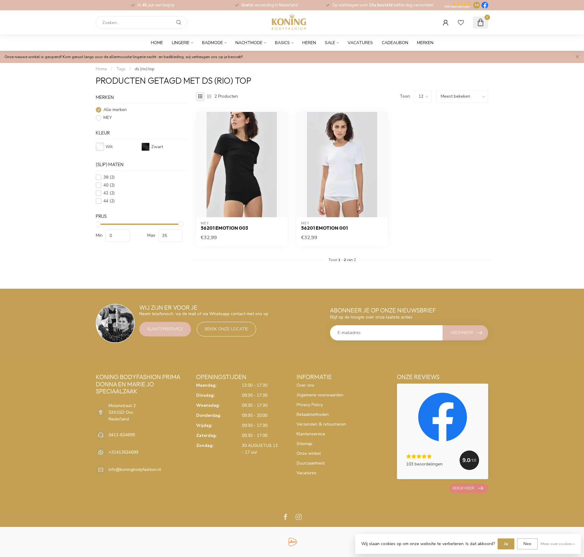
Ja (506, 544)
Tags (121, 69)
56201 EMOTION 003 (224, 228)
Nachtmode (248, 43)
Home (157, 43)
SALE (330, 43)
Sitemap (304, 444)
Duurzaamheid (311, 463)
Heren (309, 43)
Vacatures (360, 43)
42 (109, 193)
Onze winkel (309, 453)
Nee (527, 544)
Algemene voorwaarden (320, 395)
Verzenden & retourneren (321, 424)
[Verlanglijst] (461, 22)
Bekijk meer (463, 488)
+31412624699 (123, 452)
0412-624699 (122, 435)
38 (109, 177)
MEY (107, 118)
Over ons (305, 385)
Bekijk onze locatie (226, 329)
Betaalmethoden (313, 414)
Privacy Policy (310, 405)
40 (109, 185)
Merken (425, 43)
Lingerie (180, 43)
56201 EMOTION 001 (324, 228)
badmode (212, 43)
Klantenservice (165, 329)
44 (109, 201)
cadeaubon (395, 43)
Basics (282, 43)
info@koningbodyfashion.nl (135, 469)
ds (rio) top (145, 69)
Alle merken (115, 110)
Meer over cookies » (558, 543)
